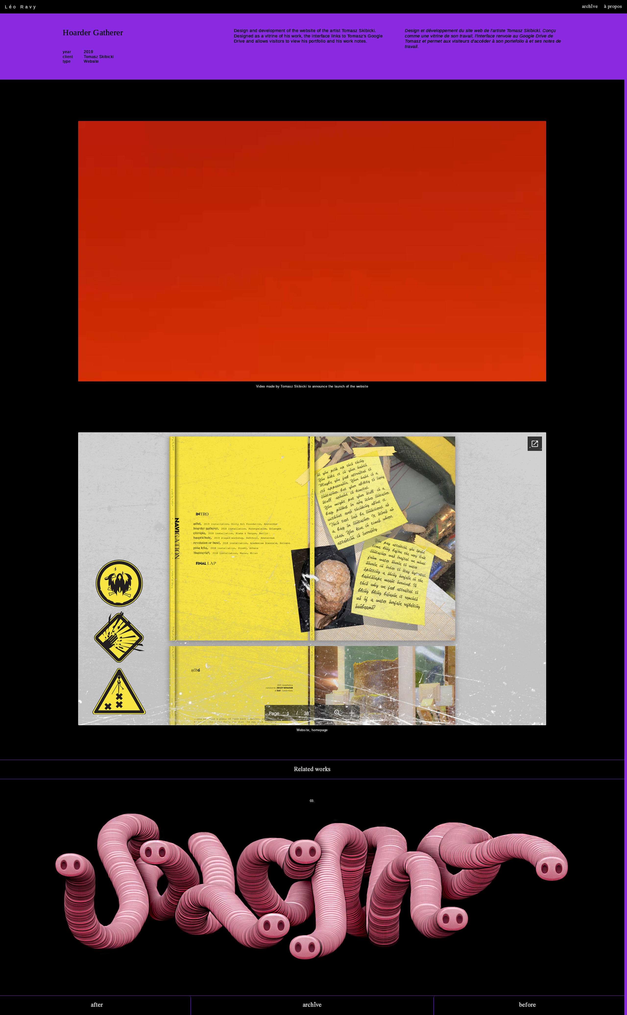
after (97, 1005)
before (527, 1005)
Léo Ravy (21, 6)
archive (590, 6)
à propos (613, 6)
